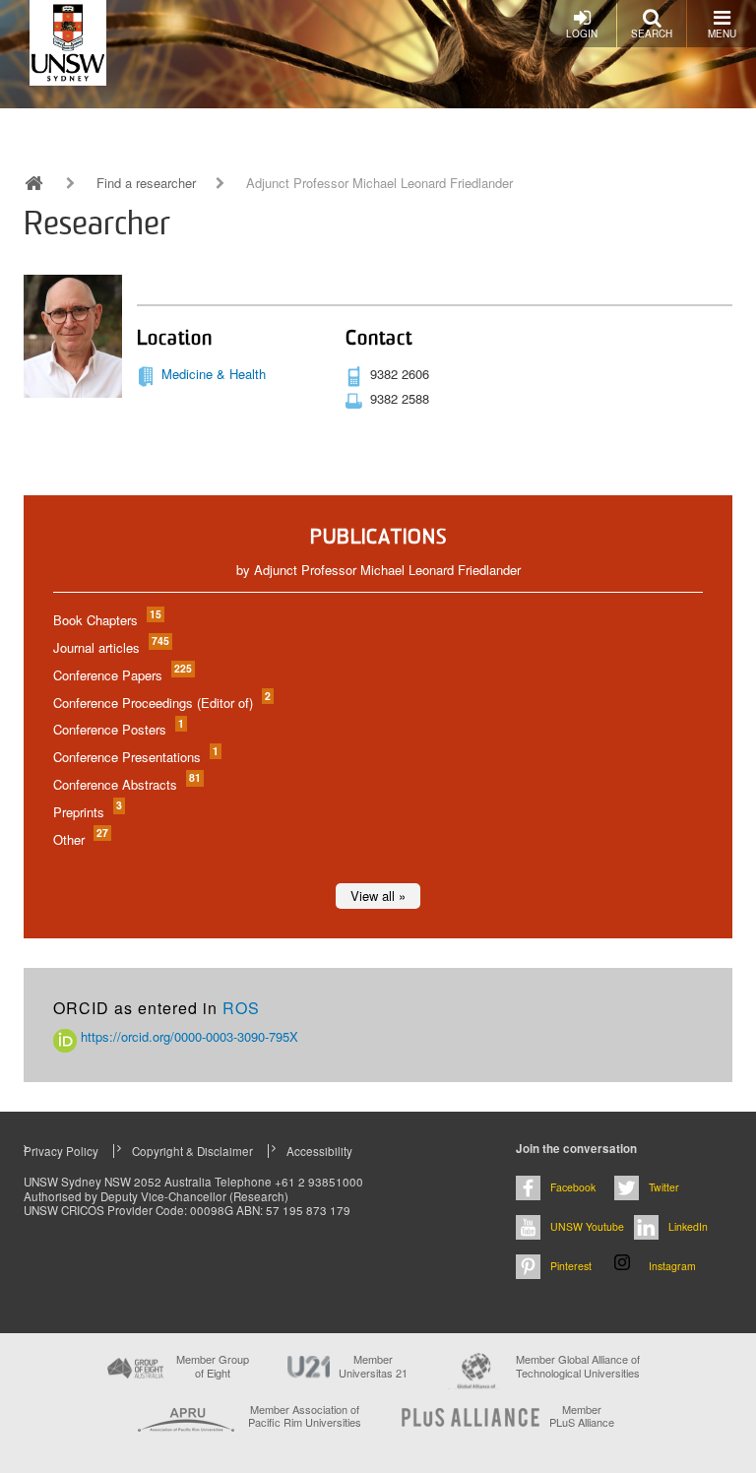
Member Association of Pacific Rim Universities (304, 1416)
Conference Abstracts (126, 784)
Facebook (573, 1187)
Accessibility (319, 1151)
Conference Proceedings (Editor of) (161, 702)
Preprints (86, 811)
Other (79, 839)
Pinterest (571, 1265)
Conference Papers (121, 675)
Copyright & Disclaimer (192, 1151)
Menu (722, 33)
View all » (378, 895)
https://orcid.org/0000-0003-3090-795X (187, 1036)
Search (651, 33)
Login (582, 33)
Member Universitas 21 (373, 1365)
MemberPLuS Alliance (581, 1416)
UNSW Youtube (587, 1226)
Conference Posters (117, 729)
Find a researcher (146, 183)
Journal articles (110, 647)
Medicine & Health (213, 373)
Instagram (672, 1265)
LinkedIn (688, 1226)
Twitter (664, 1187)
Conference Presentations (135, 756)
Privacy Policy (61, 1151)
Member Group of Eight (212, 1365)
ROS (241, 1007)
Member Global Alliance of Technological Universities (578, 1366)
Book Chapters (106, 619)
